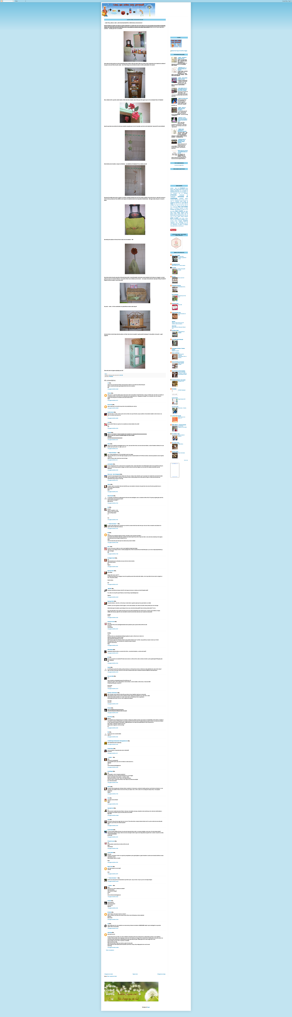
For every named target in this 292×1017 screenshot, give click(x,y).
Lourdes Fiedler (110, 852)
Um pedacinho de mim (176, 264)
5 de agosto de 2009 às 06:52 (113, 389)
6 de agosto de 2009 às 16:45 (113, 782)
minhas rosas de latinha (177, 215)
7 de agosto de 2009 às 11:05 (113, 908)
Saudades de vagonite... (175, 350)
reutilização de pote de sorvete (175, 225)
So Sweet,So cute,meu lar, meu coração (178, 380)
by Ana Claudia (110, 829)
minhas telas (184, 215)
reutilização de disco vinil (174, 223)
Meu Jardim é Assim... (175, 442)
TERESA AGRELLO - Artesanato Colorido (179, 424)
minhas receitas (177, 213)
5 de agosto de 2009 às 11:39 (113, 448)
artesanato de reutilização (179, 197)
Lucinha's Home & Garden (176, 415)
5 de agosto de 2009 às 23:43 (113, 672)
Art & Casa (174, 267)
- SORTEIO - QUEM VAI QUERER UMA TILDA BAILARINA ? (182, 108)
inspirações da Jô (111, 808)
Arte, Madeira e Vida (175, 433)
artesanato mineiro (183, 198)
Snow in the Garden (181, 452)
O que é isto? (174, 476)
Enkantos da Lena (175, 303)
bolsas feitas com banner (177, 203)
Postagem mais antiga (161, 974)
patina (180, 218)
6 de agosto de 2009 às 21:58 (113, 848)
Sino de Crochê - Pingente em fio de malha (182, 426)
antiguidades (176, 190)
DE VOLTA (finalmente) (181, 390)
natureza (186, 216)
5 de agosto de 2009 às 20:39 (113, 597)
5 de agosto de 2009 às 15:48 (113, 542)
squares (182, 225)
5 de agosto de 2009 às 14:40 (113, 503)
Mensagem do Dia (181, 381)
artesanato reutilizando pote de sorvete (177, 199)
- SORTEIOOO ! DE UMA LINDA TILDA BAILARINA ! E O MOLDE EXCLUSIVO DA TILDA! (182, 119)
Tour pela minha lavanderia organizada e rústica (182, 257)
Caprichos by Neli (175, 406)
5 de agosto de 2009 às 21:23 (113, 645)
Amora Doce (174, 326)
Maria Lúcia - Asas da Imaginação (114, 474)
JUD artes (174, 276)
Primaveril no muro (111, 621)
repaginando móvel (174, 222)
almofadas (172, 190)
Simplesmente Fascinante (176, 285)
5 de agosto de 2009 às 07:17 (113, 400)
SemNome (182, 165)
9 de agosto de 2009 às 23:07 (113, 928)
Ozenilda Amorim (111, 412)
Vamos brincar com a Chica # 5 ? (181, 417)
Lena (108, 422)
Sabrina (109, 484)
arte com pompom (182, 192)
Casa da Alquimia (175, 294)
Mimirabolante (110, 649)
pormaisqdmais (110, 464)
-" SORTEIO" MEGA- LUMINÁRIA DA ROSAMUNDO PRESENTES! (182, 130)
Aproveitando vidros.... (182, 286)
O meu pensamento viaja (176, 312)
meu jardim (182, 209)
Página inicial (135, 974)
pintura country (185, 218)
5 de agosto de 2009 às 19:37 (113, 584)
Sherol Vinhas (110, 716)
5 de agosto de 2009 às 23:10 (113, 663)
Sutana (109, 443)
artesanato (173, 195)
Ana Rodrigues (110, 771)
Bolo (108, 532)
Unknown (109, 393)
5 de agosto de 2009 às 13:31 (113, 480)
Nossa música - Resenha (182, 408)
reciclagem (180, 220)
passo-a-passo (174, 218)
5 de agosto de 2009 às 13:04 (113, 470)
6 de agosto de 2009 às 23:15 (113, 862)
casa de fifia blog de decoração (177, 339)
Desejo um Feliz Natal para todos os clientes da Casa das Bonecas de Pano (182, 373)
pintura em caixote (173, 219)
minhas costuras (180, 212)
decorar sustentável (175, 353)
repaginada (185, 220)
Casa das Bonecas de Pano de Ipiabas (178, 371)
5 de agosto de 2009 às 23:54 (113, 703)
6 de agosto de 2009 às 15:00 (113, 767)
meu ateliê (186, 209)
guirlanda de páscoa (184, 208)
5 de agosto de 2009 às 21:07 (113, 629)
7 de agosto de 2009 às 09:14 (113, 873)
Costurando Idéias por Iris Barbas (178, 362)
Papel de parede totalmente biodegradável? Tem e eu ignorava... (182, 356)
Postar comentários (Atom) (112, 976)
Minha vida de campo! (176, 255)
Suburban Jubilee (175, 451)
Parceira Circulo (185, 189)
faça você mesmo (183, 207)
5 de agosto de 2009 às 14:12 (113, 491)
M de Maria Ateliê (175, 330)
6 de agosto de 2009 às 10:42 (113, 712)
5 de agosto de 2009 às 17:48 (113, 554)
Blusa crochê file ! (181, 277)
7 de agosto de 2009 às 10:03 (113, 896)
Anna (108, 798)
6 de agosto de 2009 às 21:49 (113, 837)
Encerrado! (180, 304)
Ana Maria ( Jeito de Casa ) (112, 692)
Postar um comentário (110, 950)
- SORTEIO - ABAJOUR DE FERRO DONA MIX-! (182, 58)
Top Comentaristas (177, 165)
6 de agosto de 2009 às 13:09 (113, 744)
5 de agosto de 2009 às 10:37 (113, 439)
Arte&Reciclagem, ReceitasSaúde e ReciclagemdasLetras (118, 741)
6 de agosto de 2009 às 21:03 (113, 825)
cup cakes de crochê (179, 205)
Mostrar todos (186, 460)
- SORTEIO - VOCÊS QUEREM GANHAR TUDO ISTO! (182, 78)
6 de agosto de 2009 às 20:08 (113, 815)
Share (106, 373)
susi (108, 383)
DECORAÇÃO (111, 376)
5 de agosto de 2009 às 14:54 (113, 528)
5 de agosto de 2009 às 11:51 (112, 460)
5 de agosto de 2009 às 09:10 (113, 428)
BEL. (108, 657)
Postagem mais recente (109, 974)
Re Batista (109, 912)
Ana (108, 507)
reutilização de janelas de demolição (180, 224)
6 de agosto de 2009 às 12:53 (113, 736)
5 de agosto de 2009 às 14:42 (113, 519)
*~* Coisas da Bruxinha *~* (113, 452)
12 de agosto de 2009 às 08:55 (113, 947)
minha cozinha (173, 212)
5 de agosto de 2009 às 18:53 (113, 566)
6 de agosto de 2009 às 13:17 (113, 753)
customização (175, 207)
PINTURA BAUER (178, 189)
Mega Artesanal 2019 (181, 399)
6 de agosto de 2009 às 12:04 (113, 728)
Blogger (148, 1007)
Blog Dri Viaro (110, 866)
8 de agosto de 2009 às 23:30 (113, 919)
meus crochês (179, 211)
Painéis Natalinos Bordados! (181, 364)
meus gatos (186, 211)
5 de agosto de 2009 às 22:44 (113, 653)
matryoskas (172, 209)
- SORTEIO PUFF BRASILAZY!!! (183, 98)
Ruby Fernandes (110, 495)
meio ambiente (177, 209)
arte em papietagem (183, 193)
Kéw (108, 732)
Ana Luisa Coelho (111, 676)
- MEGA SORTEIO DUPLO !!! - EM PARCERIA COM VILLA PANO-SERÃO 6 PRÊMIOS (183, 89)
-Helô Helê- (109, 588)
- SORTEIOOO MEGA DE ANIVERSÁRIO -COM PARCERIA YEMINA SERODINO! (182, 141)
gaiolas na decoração (174, 208)
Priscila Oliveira (110, 748)
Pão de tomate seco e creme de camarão (178, 265)
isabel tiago (110, 932)
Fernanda (109, 432)
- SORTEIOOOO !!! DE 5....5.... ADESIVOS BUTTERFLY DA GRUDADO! (182, 69)
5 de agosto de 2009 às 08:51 (113, 418)
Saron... (109, 546)
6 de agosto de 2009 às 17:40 (113, 793)
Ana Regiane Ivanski (111, 558)
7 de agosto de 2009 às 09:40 (113, 881)
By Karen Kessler (175, 398)
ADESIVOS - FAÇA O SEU (174, 188)
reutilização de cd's (183, 222)
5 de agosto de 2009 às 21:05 (113, 617)
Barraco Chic (110, 404)
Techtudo (173, 321)
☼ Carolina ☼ (110, 757)
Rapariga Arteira (111, 570)
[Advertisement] (135, 962)
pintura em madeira (181, 219)
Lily (108, 923)
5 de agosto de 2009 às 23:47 (113, 688)
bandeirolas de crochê (179, 202)
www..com (175, 463)
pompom (176, 220)
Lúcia (109, 819)
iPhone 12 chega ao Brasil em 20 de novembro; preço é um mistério (178, 323)
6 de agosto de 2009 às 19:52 (113, 804)
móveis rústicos (181, 216)
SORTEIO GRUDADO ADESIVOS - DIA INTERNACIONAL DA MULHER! (183, 152)
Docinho (109, 667)
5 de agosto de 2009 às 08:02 (113, 408)
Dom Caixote (174, 389)
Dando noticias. (180, 444)
